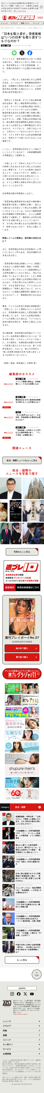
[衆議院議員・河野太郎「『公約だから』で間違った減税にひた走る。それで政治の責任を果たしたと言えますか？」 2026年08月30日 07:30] (11, 488)
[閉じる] (41, 7)
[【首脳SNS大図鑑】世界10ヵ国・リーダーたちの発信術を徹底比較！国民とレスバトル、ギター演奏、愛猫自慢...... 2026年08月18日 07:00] (11, 511)
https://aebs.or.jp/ (20, 1014)
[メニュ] (40, 18)
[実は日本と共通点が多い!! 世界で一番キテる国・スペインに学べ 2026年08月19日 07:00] (33, 488)
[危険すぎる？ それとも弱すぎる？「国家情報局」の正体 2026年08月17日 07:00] (33, 511)
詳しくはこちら (20, 11)
